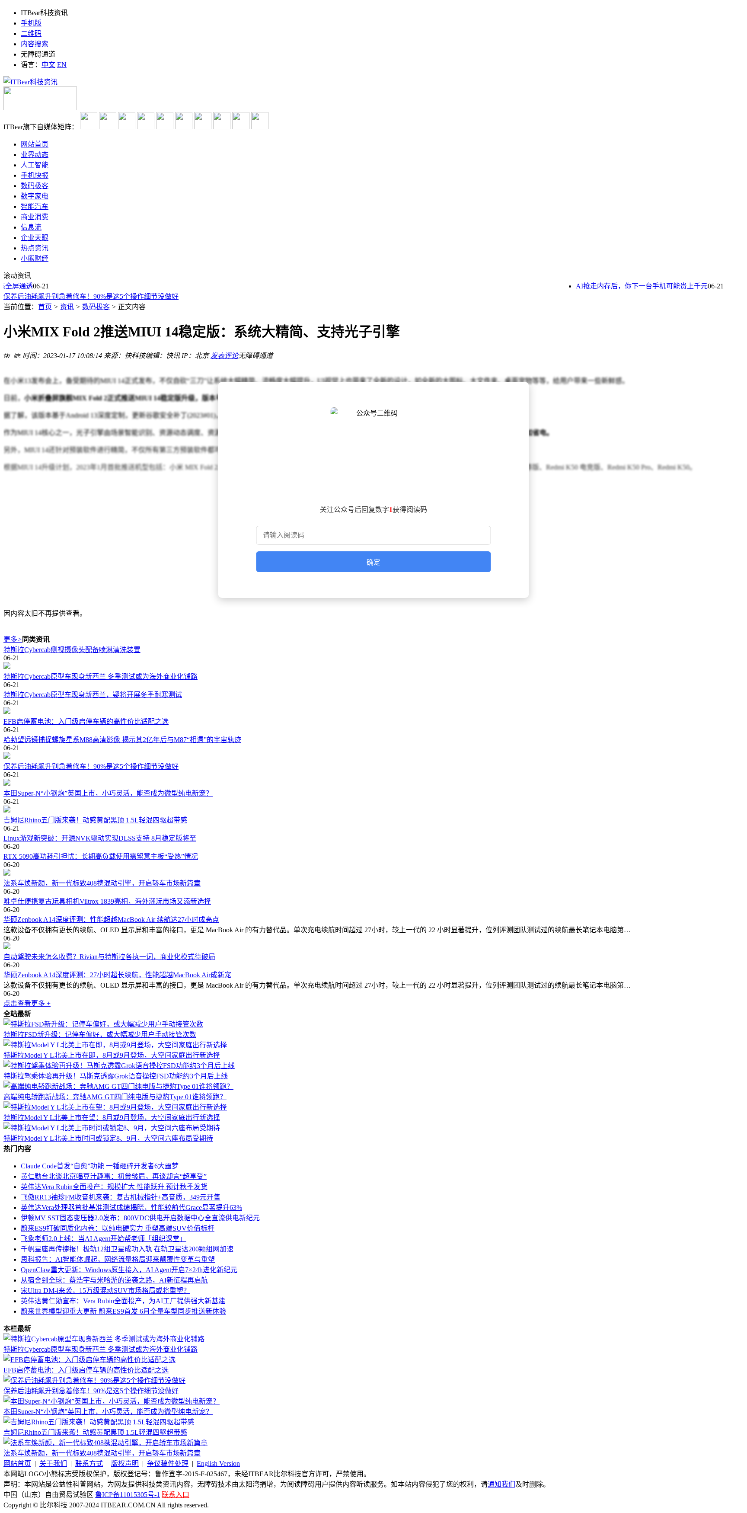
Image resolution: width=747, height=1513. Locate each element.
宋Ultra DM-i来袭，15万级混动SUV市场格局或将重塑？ (105, 1290)
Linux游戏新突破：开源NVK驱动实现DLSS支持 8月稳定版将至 (99, 838)
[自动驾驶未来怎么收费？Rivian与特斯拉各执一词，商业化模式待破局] (373, 946)
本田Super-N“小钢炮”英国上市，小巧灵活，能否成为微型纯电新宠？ (108, 793)
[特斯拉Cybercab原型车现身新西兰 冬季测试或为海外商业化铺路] (373, 666)
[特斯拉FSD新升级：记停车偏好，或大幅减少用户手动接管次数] (103, 1024)
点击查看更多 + (27, 1003)
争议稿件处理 (167, 1463)
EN (62, 64)
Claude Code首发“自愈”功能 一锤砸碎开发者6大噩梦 (100, 1166)
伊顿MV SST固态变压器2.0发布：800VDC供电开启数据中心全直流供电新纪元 (140, 1218)
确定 (373, 562)
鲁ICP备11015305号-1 (127, 1494)
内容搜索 (34, 44)
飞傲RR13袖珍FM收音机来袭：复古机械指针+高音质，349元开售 (120, 1197)
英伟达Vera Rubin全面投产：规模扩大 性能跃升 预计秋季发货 (114, 1186)
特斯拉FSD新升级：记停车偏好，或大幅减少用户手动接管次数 (99, 1034)
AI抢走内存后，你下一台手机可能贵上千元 (631, 286)
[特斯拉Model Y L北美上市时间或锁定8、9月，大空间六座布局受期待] (111, 1128)
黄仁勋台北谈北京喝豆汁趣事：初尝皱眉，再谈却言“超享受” (114, 1176)
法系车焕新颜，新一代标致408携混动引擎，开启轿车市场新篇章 (102, 883)
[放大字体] (6, 354)
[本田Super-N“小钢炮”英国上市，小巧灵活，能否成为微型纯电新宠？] (373, 783)
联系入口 (175, 1494)
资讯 (67, 306)
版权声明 (125, 1463)
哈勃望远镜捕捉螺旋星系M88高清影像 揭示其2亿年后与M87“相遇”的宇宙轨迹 (122, 739)
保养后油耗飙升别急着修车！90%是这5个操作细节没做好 (91, 296)
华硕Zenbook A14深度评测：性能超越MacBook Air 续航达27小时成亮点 (111, 919)
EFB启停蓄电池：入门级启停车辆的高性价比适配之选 (86, 721)
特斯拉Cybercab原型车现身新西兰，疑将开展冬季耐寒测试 (92, 694)
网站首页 (17, 1463)
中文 (48, 64)
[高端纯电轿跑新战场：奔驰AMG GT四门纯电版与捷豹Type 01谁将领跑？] (118, 1086)
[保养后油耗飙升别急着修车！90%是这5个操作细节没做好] (373, 756)
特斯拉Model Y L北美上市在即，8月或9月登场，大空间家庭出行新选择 (111, 1055)
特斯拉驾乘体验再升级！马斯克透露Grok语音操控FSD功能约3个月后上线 (115, 1076)
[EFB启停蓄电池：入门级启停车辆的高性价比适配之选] (373, 711)
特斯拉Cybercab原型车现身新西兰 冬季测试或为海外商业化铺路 (100, 676)
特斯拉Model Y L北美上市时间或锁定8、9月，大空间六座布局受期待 (108, 1138)
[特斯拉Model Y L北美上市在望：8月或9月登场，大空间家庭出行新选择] (115, 1107)
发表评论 (224, 355)
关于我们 (53, 1463)
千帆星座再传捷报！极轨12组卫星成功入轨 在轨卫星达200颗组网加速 (127, 1249)
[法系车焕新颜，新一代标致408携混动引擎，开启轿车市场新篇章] (373, 873)
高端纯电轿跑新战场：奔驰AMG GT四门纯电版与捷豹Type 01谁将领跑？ (115, 1096)
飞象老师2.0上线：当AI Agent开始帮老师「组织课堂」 (103, 1238)
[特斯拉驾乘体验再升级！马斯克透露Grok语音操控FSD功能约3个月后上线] (119, 1065)
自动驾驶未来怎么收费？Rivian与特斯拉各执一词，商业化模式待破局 (109, 956)
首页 (45, 306)
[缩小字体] (17, 354)
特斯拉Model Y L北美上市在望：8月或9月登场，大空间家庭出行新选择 (111, 1117)
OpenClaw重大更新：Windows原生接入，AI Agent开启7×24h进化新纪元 (129, 1269)
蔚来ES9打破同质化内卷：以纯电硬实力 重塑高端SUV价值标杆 (117, 1228)
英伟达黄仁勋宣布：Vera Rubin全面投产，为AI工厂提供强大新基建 (123, 1301)
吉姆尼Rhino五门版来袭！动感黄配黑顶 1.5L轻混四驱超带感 (95, 820)
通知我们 (501, 1484)
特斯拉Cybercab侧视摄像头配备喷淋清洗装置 (71, 649)
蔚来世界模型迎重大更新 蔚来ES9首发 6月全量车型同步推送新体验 (123, 1311)
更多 (12, 639)
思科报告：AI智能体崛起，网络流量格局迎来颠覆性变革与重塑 (118, 1259)
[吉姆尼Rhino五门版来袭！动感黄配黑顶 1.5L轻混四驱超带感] (373, 810)
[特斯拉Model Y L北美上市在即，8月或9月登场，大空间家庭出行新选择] (115, 1045)
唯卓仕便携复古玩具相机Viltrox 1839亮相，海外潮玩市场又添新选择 (107, 901)
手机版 (31, 23)
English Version (218, 1463)
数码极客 (96, 306)
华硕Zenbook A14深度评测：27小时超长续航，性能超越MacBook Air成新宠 (117, 975)
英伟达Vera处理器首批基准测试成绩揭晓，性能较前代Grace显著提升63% (131, 1207)
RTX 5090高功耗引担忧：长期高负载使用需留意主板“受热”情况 (100, 856)
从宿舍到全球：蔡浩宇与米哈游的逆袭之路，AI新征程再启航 (114, 1280)
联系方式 (89, 1463)
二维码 (31, 33)
